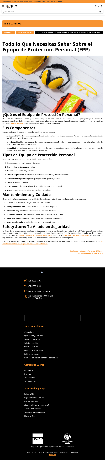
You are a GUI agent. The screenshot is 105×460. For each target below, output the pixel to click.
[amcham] (67, 438)
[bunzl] (38, 438)
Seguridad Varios (25, 32)
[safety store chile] (52, 424)
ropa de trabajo (16, 123)
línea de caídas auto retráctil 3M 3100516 (34, 235)
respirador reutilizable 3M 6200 (75, 235)
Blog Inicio (8, 32)
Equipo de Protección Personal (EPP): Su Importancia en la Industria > (86, 252)
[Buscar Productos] (100, 11)
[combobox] (52, 12)
